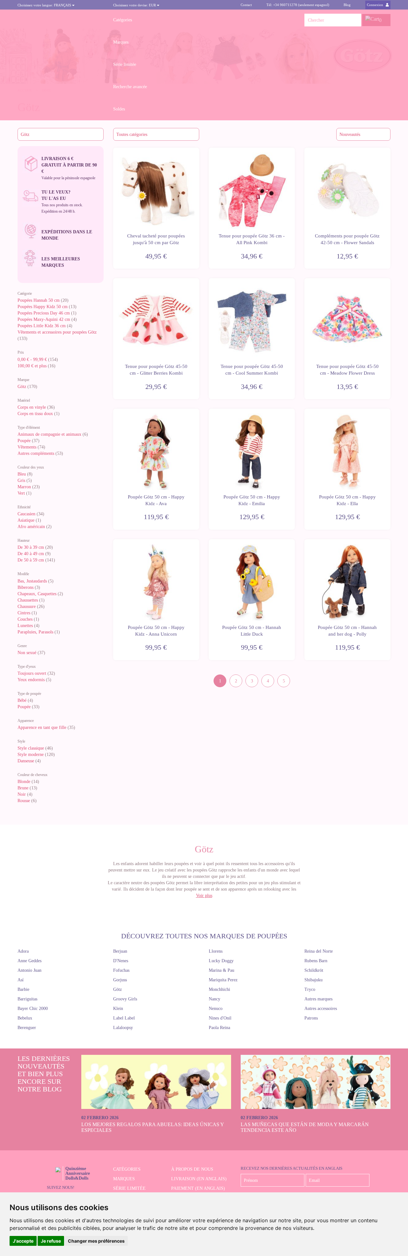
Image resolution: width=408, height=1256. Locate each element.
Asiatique (26, 520)
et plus (32, 365)
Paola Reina (219, 1027)
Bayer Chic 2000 (33, 1008)
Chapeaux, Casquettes (37, 593)
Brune (23, 788)
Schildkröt (313, 970)
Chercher (355, 20)
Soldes (119, 109)
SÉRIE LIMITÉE (129, 1188)
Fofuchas (121, 970)
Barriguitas (27, 999)
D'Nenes (120, 960)
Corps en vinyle (32, 407)
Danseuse (26, 761)
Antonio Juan (29, 970)
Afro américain (31, 526)
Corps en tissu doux (35, 413)
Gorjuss (120, 979)
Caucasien (26, 514)
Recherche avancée (130, 86)
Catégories (122, 20)
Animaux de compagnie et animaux (49, 434)
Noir (22, 794)
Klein (118, 1008)
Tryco (309, 989)
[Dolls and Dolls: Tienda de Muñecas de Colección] (61, 20)
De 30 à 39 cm (31, 547)
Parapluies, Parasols (35, 632)
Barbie (23, 989)
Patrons (311, 1018)
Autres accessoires (320, 1008)
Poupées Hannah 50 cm (39, 300)
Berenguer (27, 1027)
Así (21, 979)
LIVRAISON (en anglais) (199, 1178)
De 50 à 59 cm (31, 560)
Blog (347, 5)
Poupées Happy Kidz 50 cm (43, 306)
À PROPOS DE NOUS (192, 1169)
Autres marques (318, 999)
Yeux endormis (31, 679)
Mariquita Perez (223, 979)
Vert (21, 493)
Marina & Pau (221, 970)
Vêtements (27, 447)
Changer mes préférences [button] (96, 1241)
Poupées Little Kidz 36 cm (42, 325)
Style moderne (31, 754)
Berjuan (120, 951)
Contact (246, 5)
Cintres (24, 612)
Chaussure (27, 606)
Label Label (124, 1018)
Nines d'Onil (220, 1018)
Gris (21, 480)
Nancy (214, 999)
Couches (25, 619)
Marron (24, 486)
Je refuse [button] (51, 1241)
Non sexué (27, 652)
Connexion (375, 5)
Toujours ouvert (32, 673)
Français (45, 5)
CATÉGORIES (127, 1169)
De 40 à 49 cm (31, 553)
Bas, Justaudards (32, 581)
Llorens (215, 951)
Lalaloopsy (123, 1027)
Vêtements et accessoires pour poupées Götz (57, 332)
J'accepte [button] (23, 1241)
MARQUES (124, 1178)
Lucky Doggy (221, 960)
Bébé (22, 700)
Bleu (22, 474)
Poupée (24, 440)
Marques (120, 42)
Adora (23, 951)
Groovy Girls (125, 999)
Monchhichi (219, 989)
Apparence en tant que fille (42, 727)
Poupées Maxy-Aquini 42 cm (44, 319)
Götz (22, 386)
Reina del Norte (318, 951)
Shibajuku (313, 979)
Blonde (24, 781)
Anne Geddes (29, 960)
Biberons (25, 587)
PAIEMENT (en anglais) (198, 1188)
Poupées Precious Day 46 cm (44, 313)
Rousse (24, 800)
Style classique (31, 748)
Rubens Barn (315, 960)
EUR (135, 5)
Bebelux (25, 1018)
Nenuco (215, 1008)
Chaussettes (28, 600)
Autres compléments (36, 453)
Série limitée (124, 64)
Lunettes (25, 625)
